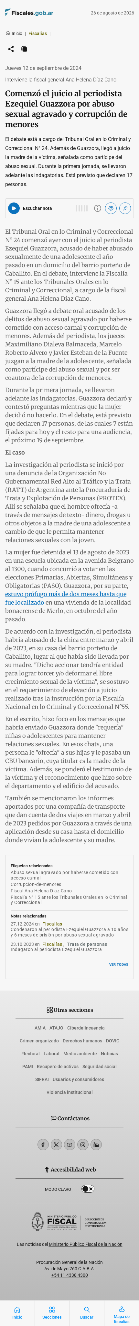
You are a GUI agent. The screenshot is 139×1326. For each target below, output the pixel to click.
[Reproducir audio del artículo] (14, 208)
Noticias (109, 1053)
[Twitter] (56, 1144)
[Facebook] (43, 1144)
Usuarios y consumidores (78, 1079)
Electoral (30, 1053)
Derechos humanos (82, 1040)
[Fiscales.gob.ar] (47, 13)
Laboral (51, 1053)
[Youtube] (69, 1144)
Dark (88, 1190)
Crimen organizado (39, 1040)
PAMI (27, 1066)
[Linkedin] (96, 1144)
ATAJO (56, 1027)
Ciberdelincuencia (86, 1027)
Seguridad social (99, 1066)
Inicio (17, 33)
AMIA (40, 1027)
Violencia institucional (70, 1092)
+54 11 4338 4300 (69, 1275)
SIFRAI (42, 1079)
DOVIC (112, 1040)
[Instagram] (83, 1144)
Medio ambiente (80, 1053)
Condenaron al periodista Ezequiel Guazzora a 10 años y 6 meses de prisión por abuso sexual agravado (69, 932)
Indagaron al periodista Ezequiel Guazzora (56, 949)
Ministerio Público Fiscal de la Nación (86, 1244)
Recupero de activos (58, 1066)
